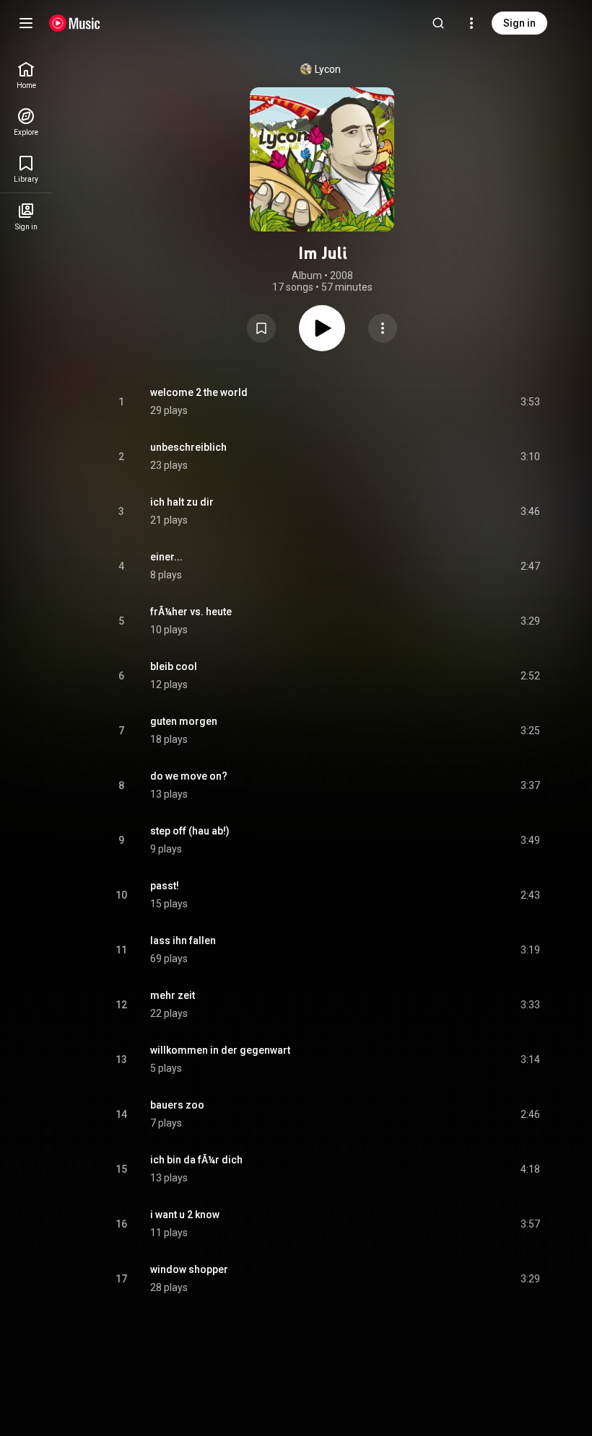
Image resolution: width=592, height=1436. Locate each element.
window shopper (189, 1269)
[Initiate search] (438, 23)
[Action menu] (382, 328)
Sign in (519, 23)
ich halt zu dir (182, 502)
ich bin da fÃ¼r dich (196, 1160)
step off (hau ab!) (190, 831)
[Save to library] (261, 328)
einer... (166, 557)
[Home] (74, 23)
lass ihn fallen (183, 940)
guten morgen (183, 721)
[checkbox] (530, 401)
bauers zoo (177, 1105)
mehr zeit (172, 995)
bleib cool (173, 666)
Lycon (328, 69)
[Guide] (26, 23)
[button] (261, 328)
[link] (26, 75)
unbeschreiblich (188, 447)
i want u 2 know (184, 1214)
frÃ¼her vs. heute (191, 611)
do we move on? (188, 776)
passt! (164, 885)
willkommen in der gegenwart (220, 1050)
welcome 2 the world (199, 392)
